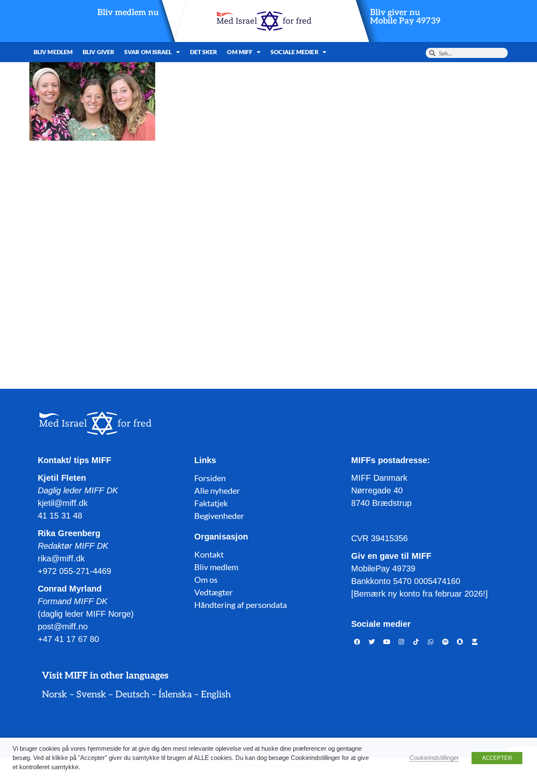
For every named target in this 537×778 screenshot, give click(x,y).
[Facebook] (357, 641)
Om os (206, 579)
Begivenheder (219, 516)
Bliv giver (98, 51)
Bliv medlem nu (128, 13)
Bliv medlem (53, 51)
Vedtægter (213, 592)
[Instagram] (401, 641)
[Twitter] (372, 641)
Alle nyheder (217, 490)
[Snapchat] (460, 641)
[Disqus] (268, 254)
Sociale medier (294, 51)
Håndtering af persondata (240, 605)
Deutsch (132, 694)
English (216, 694)
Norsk (54, 694)
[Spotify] (445, 641)
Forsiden (210, 478)
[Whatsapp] (431, 641)
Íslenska (175, 694)
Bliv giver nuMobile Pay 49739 (405, 17)
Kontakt (209, 554)
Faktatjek (211, 503)
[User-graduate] (475, 641)
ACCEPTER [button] (497, 758)
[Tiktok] (416, 641)
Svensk (91, 694)
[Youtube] (387, 641)
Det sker (203, 51)
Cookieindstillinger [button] (434, 757)
